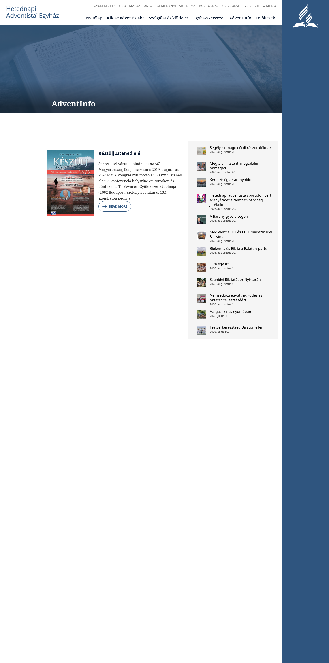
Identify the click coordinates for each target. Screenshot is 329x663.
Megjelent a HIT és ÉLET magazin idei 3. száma (241, 234)
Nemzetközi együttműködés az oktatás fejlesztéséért (236, 297)
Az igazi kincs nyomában (230, 311)
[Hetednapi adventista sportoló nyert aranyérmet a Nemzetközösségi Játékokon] (201, 198)
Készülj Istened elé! (120, 153)
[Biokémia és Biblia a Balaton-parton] (201, 251)
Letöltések (265, 18)
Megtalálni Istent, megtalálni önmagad (234, 165)
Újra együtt (219, 263)
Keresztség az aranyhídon (232, 179)
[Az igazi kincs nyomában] (201, 314)
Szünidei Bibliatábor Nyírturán (235, 279)
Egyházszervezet (209, 18)
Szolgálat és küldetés (169, 18)
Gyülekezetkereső (110, 6)
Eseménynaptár (169, 6)
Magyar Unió (140, 6)
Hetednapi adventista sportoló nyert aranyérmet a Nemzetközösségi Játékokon (240, 200)
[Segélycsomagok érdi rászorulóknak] (201, 151)
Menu (271, 6)
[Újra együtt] (201, 267)
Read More (118, 206)
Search (253, 6)
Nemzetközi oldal (202, 6)
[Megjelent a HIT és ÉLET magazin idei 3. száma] (201, 235)
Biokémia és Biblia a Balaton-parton (240, 248)
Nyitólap (94, 18)
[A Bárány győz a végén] (201, 219)
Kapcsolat (230, 6)
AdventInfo (240, 18)
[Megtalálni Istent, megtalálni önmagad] (201, 166)
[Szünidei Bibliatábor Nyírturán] (201, 282)
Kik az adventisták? (125, 18)
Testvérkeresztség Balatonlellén (236, 327)
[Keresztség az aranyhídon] (201, 182)
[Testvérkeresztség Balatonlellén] (201, 330)
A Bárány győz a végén (229, 216)
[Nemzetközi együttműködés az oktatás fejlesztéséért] (201, 298)
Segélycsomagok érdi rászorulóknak (240, 147)
